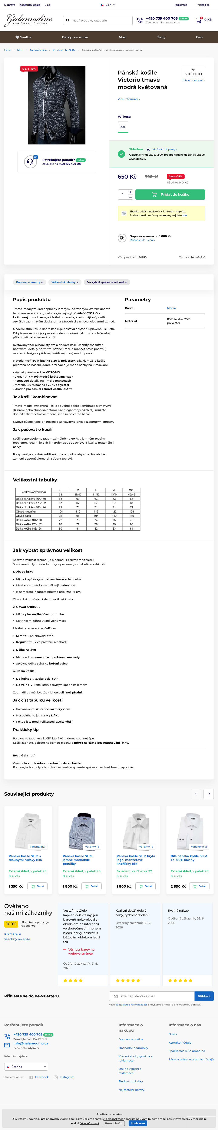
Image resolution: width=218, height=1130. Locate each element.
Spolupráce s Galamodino (187, 1051)
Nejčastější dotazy (131, 1089)
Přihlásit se (202, 4)
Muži (20, 50)
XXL (123, 127)
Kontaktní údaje (29, 4)
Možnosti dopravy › (164, 149)
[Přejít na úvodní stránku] (28, 20)
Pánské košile (38, 50)
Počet (123, 195)
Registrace (180, 4)
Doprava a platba (131, 1039)
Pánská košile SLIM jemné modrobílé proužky (77, 860)
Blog (47, 4)
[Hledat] (68, 20)
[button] (209, 794)
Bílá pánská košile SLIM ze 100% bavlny (189, 858)
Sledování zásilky (131, 1081)
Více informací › (129, 99)
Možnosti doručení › (142, 240)
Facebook (42, 1077)
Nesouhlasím (113, 1123)
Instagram (67, 1077)
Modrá (171, 308)
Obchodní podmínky (133, 1048)
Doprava (9, 4)
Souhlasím (138, 1123)
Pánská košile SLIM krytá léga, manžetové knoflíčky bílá (136, 860)
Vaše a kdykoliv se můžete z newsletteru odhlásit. (155, 1004)
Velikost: (124, 117)
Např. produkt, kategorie (90, 20)
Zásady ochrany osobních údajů (191, 1059)
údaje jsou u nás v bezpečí (131, 1004)
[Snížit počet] (130, 197)
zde (184, 215)
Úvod (7, 50)
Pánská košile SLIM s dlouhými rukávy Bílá (25, 858)
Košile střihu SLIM (64, 50)
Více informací (89, 1123)
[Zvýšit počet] (130, 192)
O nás (173, 1034)
